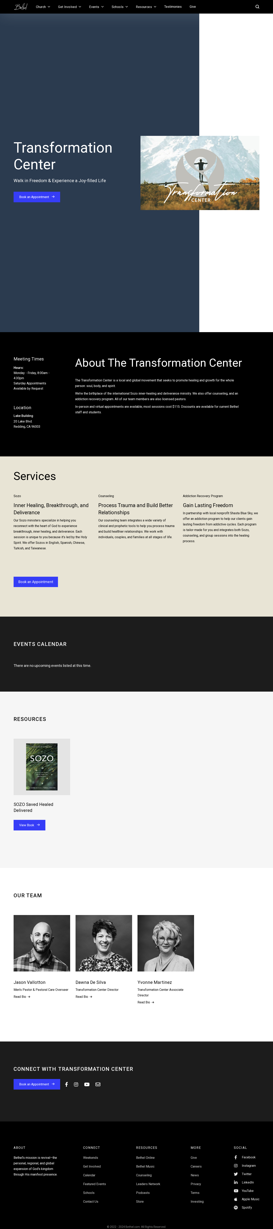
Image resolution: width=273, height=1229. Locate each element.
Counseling (144, 1175)
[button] (43, 7)
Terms (195, 1193)
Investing (197, 1201)
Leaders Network (148, 1184)
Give (193, 7)
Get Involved (92, 1166)
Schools (89, 1193)
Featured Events (94, 1184)
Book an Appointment (35, 582)
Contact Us (90, 1201)
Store (140, 1201)
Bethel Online (145, 1158)
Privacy (196, 1184)
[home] (23, 5)
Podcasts (143, 1193)
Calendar (89, 1175)
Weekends (90, 1158)
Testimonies (173, 7)
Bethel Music (145, 1166)
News (195, 1175)
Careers (196, 1166)
